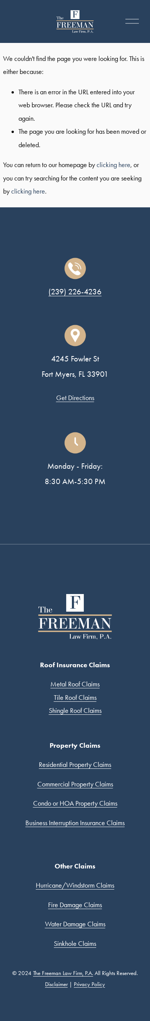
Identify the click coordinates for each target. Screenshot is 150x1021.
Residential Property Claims (75, 764)
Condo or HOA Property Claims (75, 803)
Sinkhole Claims (75, 943)
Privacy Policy (89, 984)
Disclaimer (56, 984)
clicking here (113, 165)
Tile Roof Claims (75, 697)
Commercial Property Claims (75, 784)
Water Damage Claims (75, 924)
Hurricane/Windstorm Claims (75, 885)
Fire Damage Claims (75, 905)
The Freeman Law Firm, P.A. (63, 973)
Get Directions (75, 398)
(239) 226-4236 (75, 291)
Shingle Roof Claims (75, 710)
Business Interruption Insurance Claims (75, 823)
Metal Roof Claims (75, 684)
